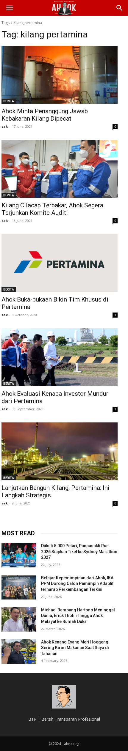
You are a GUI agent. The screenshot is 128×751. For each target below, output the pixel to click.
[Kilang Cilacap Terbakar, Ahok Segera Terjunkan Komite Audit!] (59, 169)
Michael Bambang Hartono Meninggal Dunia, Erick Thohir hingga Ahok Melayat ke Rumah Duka (78, 616)
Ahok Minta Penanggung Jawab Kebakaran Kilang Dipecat (44, 115)
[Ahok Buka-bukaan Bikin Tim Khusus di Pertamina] (59, 263)
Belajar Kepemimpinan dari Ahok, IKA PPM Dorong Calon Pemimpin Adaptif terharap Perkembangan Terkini (77, 583)
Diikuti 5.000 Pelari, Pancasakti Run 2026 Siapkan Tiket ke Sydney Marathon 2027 (79, 551)
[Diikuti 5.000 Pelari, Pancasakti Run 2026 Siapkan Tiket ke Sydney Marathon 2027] (18, 555)
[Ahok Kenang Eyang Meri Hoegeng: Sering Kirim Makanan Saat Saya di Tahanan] (18, 651)
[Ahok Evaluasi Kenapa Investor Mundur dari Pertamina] (59, 357)
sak (4, 126)
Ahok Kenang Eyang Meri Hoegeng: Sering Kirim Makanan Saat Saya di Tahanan (75, 648)
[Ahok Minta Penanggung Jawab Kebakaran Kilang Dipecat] (59, 75)
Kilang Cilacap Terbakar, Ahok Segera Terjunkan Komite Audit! (52, 209)
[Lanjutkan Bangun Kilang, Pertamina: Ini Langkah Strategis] (59, 451)
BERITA (8, 101)
